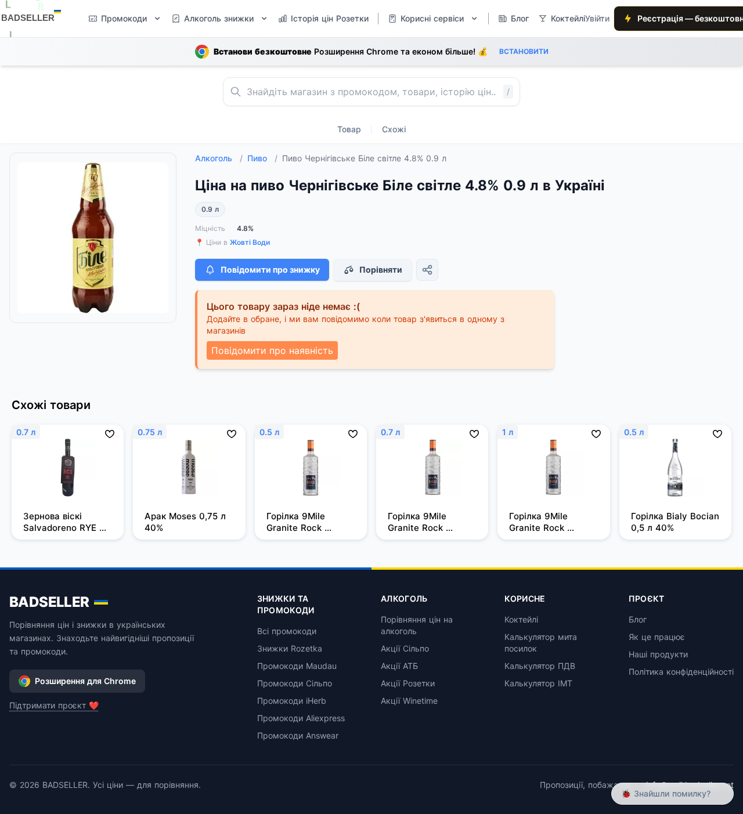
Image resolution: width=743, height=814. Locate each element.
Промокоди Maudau (297, 666)
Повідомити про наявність (272, 350)
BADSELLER (49, 602)
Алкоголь (219, 158)
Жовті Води (250, 242)
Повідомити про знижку (270, 269)
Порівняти (380, 269)
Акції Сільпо (405, 648)
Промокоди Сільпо (294, 683)
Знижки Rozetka (289, 648)
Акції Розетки (408, 683)
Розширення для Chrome (85, 681)
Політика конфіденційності (681, 671)
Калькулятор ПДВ (539, 666)
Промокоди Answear (297, 735)
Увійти (597, 18)
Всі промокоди (286, 631)
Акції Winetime (409, 701)
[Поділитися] (427, 270)
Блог (638, 619)
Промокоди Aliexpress (301, 718)
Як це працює (657, 637)
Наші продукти (658, 654)
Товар (349, 129)
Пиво (262, 158)
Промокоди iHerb (291, 701)
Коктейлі (521, 619)
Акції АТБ (399, 666)
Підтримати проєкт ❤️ (54, 705)
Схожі (394, 129)
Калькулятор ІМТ (538, 683)
